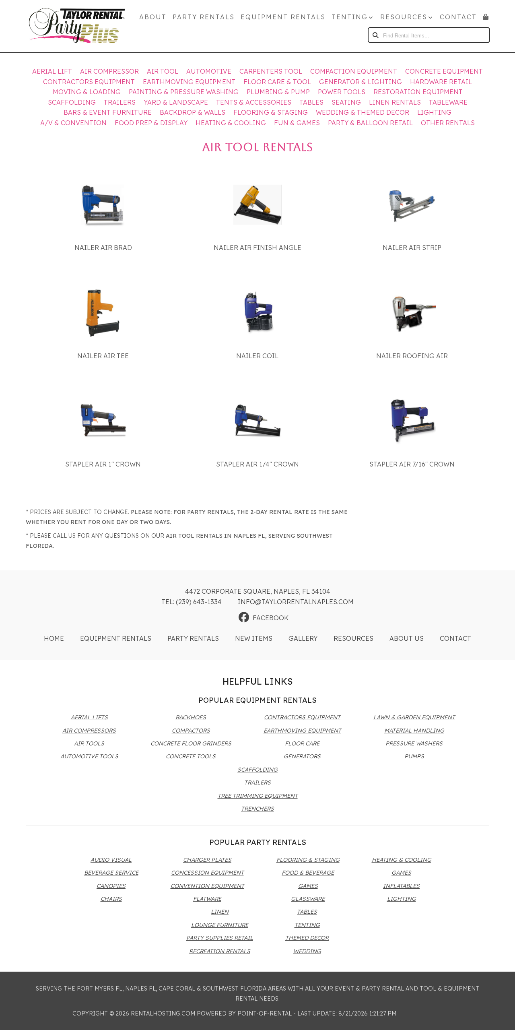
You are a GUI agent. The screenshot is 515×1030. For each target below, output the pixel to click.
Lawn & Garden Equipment (414, 717)
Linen (220, 911)
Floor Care (302, 743)
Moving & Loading (87, 92)
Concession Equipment (207, 872)
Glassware (308, 898)
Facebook (270, 618)
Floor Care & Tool (277, 82)
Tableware (448, 102)
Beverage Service (111, 872)
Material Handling (414, 730)
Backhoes (190, 717)
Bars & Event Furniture (108, 112)
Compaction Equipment (353, 71)
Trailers (120, 102)
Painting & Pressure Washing (184, 92)
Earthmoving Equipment (189, 82)
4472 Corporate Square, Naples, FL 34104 (257, 591)
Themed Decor (307, 937)
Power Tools (341, 92)
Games (308, 886)
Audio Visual (111, 859)
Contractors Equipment (89, 82)
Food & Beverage (308, 872)
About (153, 17)
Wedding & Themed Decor (362, 112)
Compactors (191, 730)
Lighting (434, 112)
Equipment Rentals (283, 17)
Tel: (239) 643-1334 (191, 602)
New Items (253, 638)
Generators (302, 756)
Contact (458, 17)
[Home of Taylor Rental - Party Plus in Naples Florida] (77, 26)
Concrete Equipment (444, 71)
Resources (353, 638)
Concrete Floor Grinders (190, 743)
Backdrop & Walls (192, 112)
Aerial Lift (52, 71)
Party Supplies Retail (219, 937)
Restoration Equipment (418, 92)
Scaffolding (72, 102)
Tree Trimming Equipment (258, 795)
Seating (346, 102)
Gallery (302, 638)
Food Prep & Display (151, 123)
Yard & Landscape (176, 102)
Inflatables (401, 886)
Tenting (307, 925)
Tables (311, 102)
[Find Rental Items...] (376, 35)
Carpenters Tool (270, 71)
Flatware (207, 898)
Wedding (307, 951)
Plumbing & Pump (278, 92)
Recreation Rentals (219, 951)
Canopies (111, 886)
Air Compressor (109, 71)
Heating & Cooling (231, 123)
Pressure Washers (414, 743)
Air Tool (162, 71)
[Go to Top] (499, 1015)
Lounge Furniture (219, 925)
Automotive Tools (89, 756)
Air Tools (89, 743)
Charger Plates (207, 859)
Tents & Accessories (253, 102)
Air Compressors (89, 730)
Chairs (111, 898)
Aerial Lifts (89, 717)
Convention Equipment (207, 886)
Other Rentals (448, 123)
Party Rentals (204, 17)
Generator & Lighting (360, 82)
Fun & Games (297, 123)
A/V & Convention (73, 123)
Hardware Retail (441, 82)
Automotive (208, 71)
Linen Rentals (395, 102)
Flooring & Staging (270, 112)
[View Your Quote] (486, 17)
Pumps (414, 756)
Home (54, 638)
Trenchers (257, 808)
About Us (406, 638)
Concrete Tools (191, 756)
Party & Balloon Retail (370, 123)
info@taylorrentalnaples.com (296, 602)
